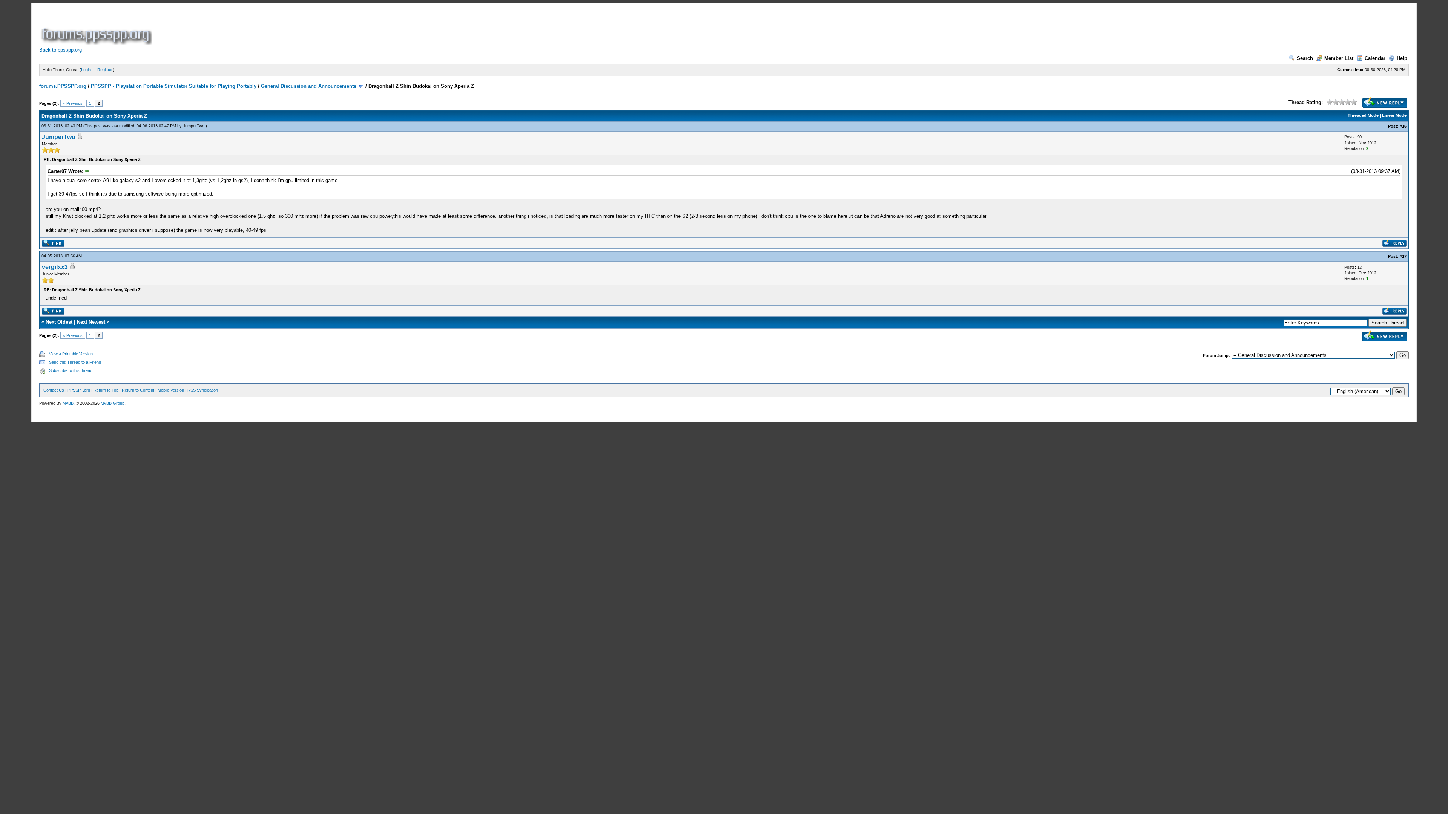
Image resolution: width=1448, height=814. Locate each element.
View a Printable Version (71, 354)
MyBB (68, 403)
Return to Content (138, 390)
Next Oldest (59, 322)
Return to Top (106, 390)
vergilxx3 (55, 267)
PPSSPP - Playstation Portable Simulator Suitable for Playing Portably (173, 86)
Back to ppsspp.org (60, 50)
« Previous (73, 103)
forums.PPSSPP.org (62, 86)
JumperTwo (193, 126)
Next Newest (91, 322)
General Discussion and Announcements (308, 86)
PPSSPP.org (78, 390)
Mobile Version (171, 390)
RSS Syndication (202, 390)
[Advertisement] (291, 28)
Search (1305, 58)
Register (105, 69)
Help (1402, 58)
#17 (1403, 256)
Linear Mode (1394, 115)
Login (86, 69)
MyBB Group (112, 403)
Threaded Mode (1363, 115)
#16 (1403, 126)
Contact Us (53, 390)
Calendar (1375, 58)
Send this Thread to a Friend (75, 362)
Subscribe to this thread (70, 370)
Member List (1338, 58)
